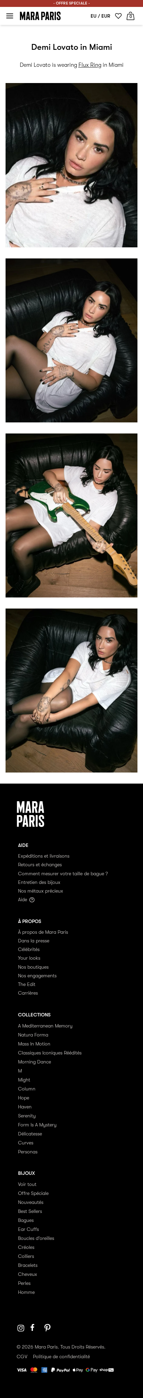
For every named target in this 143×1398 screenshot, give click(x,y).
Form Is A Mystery (37, 1124)
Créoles (26, 1247)
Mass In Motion (34, 1044)
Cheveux (27, 1274)
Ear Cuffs (28, 1229)
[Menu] (10, 16)
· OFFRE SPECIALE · (71, 3)
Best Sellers (30, 1211)
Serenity (27, 1115)
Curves (25, 1142)
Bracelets (27, 1265)
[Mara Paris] (40, 15)
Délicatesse (30, 1133)
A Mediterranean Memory (45, 1026)
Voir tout (27, 1184)
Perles (24, 1283)
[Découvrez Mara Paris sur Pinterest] (48, 1328)
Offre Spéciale (33, 1193)
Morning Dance (34, 1062)
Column (26, 1088)
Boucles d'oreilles (36, 1238)
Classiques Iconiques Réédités (50, 1053)
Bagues (26, 1220)
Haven (25, 1106)
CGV (22, 1356)
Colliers (26, 1256)
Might (24, 1079)
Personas (27, 1151)
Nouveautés (30, 1202)
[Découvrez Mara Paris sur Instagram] (21, 1328)
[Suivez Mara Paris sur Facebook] (35, 1328)
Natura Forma (33, 1035)
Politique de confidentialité (61, 1356)
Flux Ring (89, 65)
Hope (23, 1097)
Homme (26, 1292)
